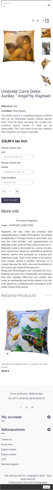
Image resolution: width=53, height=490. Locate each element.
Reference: (7, 106)
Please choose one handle (11, 165)
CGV (3, 459)
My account (11, 417)
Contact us (6, 439)
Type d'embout (9, 178)
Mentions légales (9, 464)
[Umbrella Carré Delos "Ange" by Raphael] (46, 32)
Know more (7, 444)
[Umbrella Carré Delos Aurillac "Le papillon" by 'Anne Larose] (26, 331)
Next (46, 85)
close (46, 487)
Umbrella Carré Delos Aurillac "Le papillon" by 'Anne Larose (24, 365)
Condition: (7, 111)
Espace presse (8, 449)
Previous (46, 27)
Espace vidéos (8, 454)
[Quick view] (7, 353)
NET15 (21, 476)
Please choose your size (11, 150)
